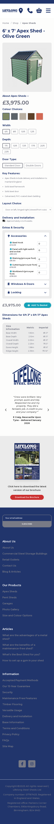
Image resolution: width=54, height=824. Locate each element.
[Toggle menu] (48, 11)
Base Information (13, 722)
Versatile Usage (12, 710)
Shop (15, 23)
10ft (23, 131)
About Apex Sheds (14, 96)
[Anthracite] (14, 116)
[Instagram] (31, 763)
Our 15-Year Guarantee (16, 686)
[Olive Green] (6, 116)
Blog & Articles (11, 571)
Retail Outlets (10, 559)
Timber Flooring (12, 704)
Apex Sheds (9, 591)
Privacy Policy (10, 734)
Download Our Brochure (27, 497)
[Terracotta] (39, 116)
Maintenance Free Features (19, 698)
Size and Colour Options (17, 615)
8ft (14, 131)
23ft (6, 151)
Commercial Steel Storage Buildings (24, 553)
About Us (8, 547)
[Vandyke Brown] (31, 116)
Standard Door (12, 165)
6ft (6, 131)
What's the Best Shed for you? (21, 654)
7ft (6, 145)
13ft (24, 145)
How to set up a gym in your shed (23, 660)
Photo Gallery (10, 609)
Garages (7, 603)
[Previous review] (6, 410)
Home (5, 23)
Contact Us (9, 565)
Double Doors (33, 165)
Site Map (7, 746)
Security (7, 692)
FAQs (5, 740)
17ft (33, 145)
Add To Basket (39, 305)
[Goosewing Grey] (22, 116)
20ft (42, 145)
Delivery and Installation (17, 716)
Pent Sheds (9, 597)
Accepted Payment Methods (20, 680)
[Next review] (48, 410)
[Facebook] (22, 763)
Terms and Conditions (16, 728)
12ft (32, 131)
